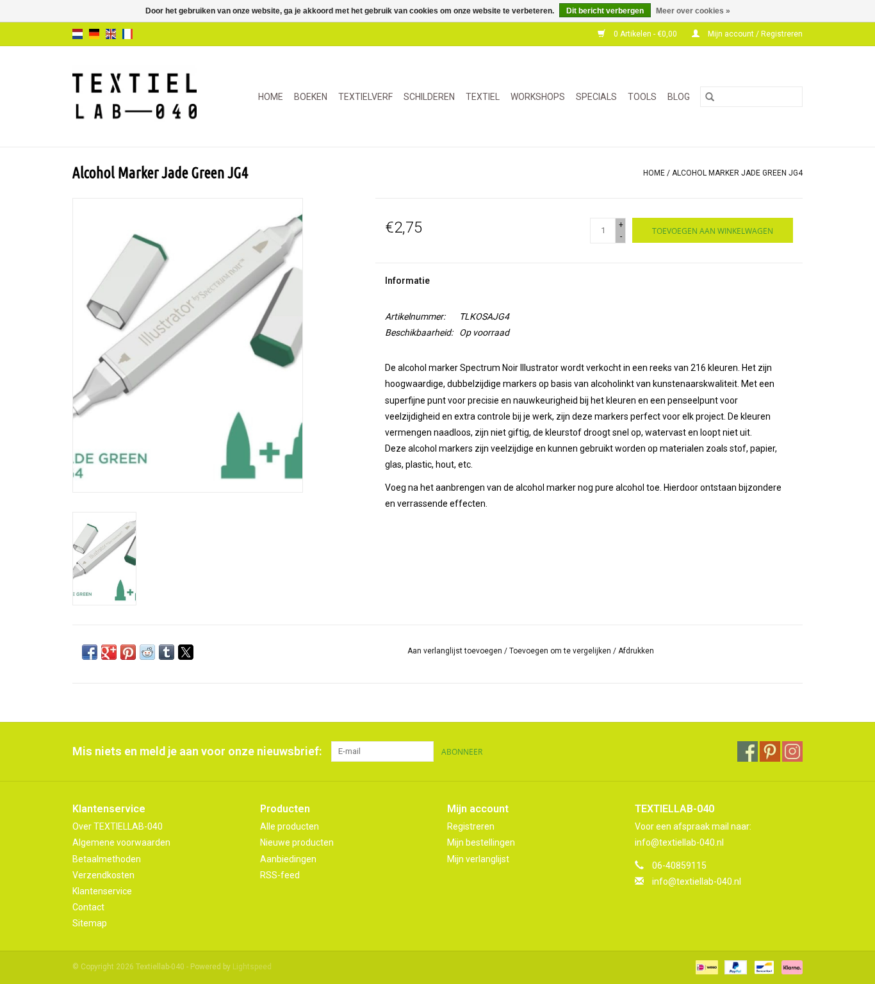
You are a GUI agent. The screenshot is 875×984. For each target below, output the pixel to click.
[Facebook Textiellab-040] (747, 751)
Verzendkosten (103, 875)
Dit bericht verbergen (605, 10)
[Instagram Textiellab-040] (792, 751)
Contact (88, 907)
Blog (678, 97)
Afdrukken (636, 650)
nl (77, 34)
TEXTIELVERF (365, 97)
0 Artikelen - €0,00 (645, 33)
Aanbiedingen (288, 859)
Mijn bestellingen (481, 842)
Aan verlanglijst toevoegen (455, 650)
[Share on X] (185, 652)
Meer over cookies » (693, 10)
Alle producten (289, 826)
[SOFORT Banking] (790, 967)
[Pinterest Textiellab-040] (770, 751)
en (111, 34)
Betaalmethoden (106, 859)
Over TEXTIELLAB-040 (117, 826)
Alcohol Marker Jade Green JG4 (737, 172)
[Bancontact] (763, 967)
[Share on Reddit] (147, 652)
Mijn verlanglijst (478, 859)
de (94, 34)
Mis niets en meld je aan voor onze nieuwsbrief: (197, 751)
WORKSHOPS (538, 97)
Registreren (471, 826)
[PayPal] (734, 967)
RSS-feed (280, 875)
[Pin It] (128, 652)
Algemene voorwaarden (121, 842)
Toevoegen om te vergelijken (561, 650)
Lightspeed (252, 966)
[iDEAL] (705, 967)
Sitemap (89, 923)
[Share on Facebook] (89, 652)
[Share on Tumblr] (166, 652)
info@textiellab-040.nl (696, 881)
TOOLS (642, 97)
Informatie (407, 280)
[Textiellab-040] (140, 96)
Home (270, 97)
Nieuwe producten (297, 842)
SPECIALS (596, 97)
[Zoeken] (709, 96)
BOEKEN (310, 97)
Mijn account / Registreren (754, 33)
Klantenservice (102, 891)
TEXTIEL (483, 97)
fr (127, 34)
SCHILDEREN (429, 97)
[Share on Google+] (109, 652)
